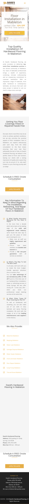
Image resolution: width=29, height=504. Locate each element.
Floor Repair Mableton (13, 363)
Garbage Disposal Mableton (15, 349)
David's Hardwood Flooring (18, 499)
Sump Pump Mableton (13, 368)
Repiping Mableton (12, 340)
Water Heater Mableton (14, 354)
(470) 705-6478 (14, 33)
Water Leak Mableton (13, 345)
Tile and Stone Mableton (14, 372)
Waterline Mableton (13, 336)
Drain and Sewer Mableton (15, 359)
